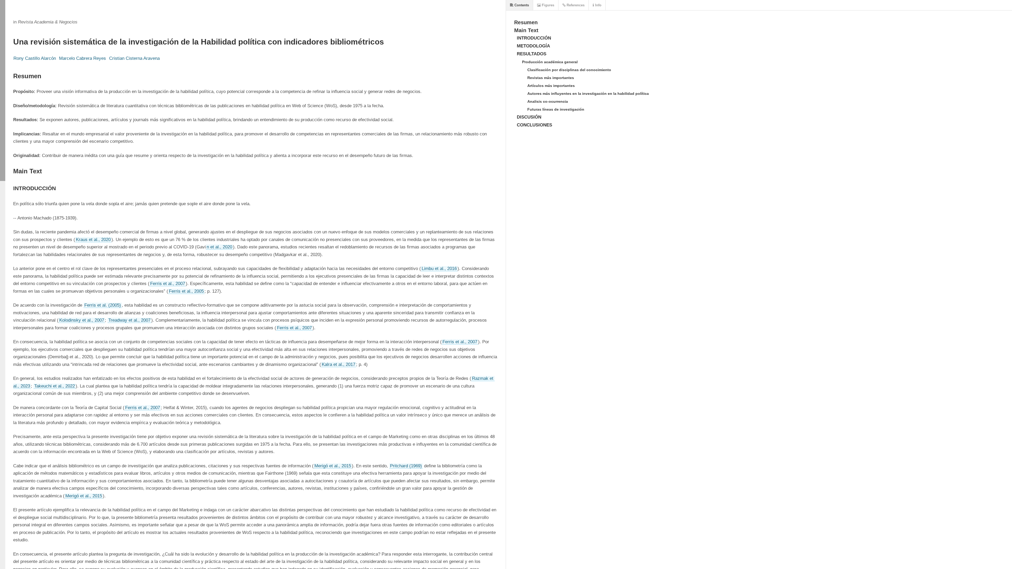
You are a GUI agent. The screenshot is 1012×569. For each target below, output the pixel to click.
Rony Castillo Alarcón (34, 58)
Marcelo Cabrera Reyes (82, 58)
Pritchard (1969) (406, 465)
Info (597, 5)
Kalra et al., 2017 (338, 364)
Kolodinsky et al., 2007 (81, 320)
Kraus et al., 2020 (93, 239)
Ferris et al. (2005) (102, 305)
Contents (521, 5)
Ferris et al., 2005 (186, 291)
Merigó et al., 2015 (332, 465)
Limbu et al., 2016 (439, 268)
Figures (547, 5)
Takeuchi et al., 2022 (54, 386)
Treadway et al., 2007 (129, 320)
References (575, 5)
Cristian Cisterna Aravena (134, 58)
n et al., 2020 (219, 246)
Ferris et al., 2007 (167, 283)
